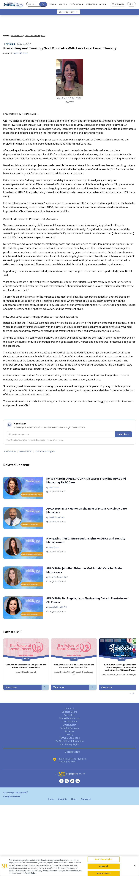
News (51, 4)
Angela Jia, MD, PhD (58, 607)
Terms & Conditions (69, 737)
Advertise (69, 731)
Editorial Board (69, 711)
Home (6, 35)
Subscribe (122, 434)
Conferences (17, 35)
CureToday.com (70, 721)
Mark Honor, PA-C (57, 517)
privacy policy (58, 440)
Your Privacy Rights (69, 744)
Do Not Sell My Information (70, 741)
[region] (69, 866)
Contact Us (69, 715)
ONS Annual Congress (45, 451)
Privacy (69, 734)
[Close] (135, 866)
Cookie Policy (30, 873)
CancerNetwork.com (69, 718)
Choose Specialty (66, 12)
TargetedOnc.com (69, 728)
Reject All (103, 866)
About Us (69, 708)
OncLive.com (69, 724)
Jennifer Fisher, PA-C (58, 577)
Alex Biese (54, 487)
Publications (91, 4)
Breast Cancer (25, 451)
